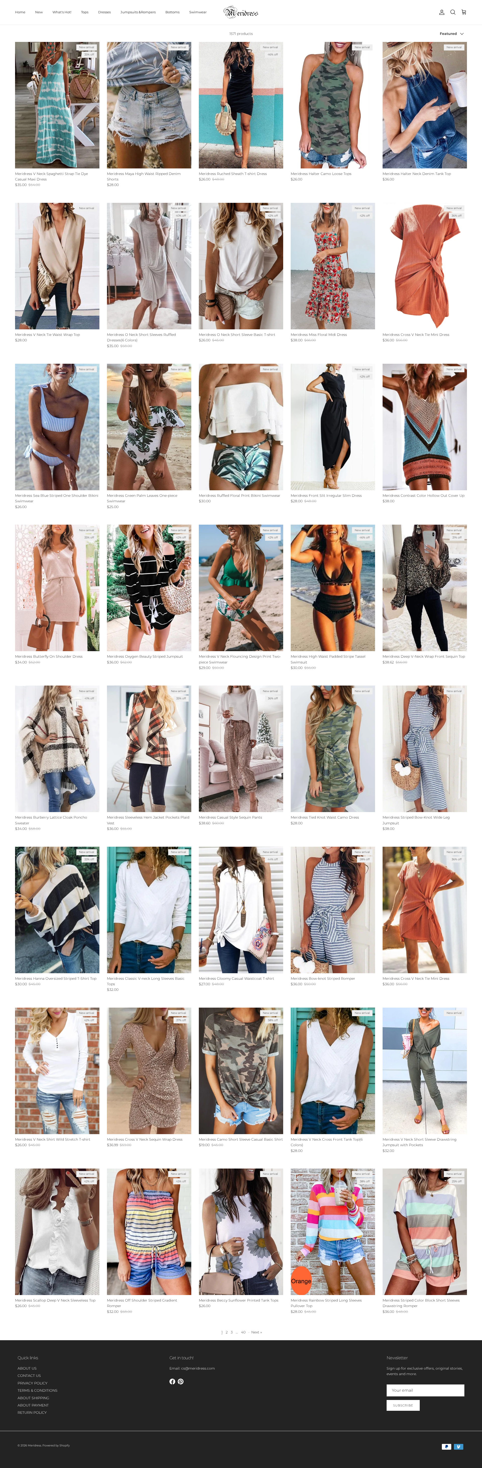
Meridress (34, 1445)
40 (243, 1332)
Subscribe (403, 1405)
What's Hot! (61, 12)
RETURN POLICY (32, 1412)
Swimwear (198, 12)
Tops (84, 12)
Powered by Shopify (56, 1445)
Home (20, 12)
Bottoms (172, 12)
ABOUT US (27, 1368)
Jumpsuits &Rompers (138, 12)
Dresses (104, 12)
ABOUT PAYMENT (33, 1405)
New (39, 12)
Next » (256, 1332)
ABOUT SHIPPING (33, 1398)
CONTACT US (29, 1375)
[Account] (441, 12)
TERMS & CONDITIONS (37, 1390)
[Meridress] (241, 12)
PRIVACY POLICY (32, 1383)
